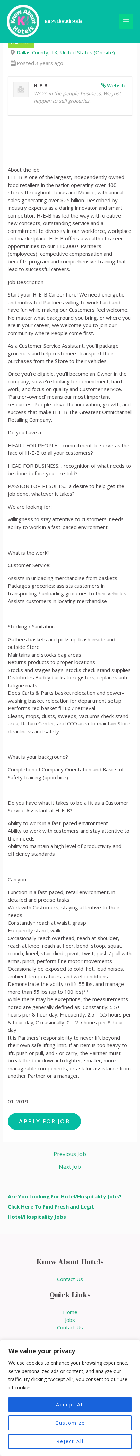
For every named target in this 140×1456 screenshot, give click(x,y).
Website (117, 85)
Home (70, 1312)
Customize (70, 1423)
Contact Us (70, 1279)
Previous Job (70, 1154)
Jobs (70, 1319)
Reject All (70, 1441)
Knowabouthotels (63, 21)
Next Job (70, 1166)
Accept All (70, 1404)
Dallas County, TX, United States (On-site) (66, 52)
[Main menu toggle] (126, 21)
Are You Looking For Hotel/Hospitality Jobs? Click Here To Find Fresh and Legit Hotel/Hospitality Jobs (65, 1206)
